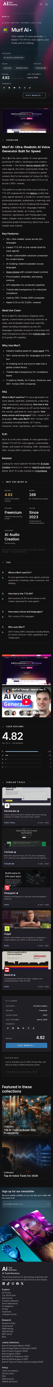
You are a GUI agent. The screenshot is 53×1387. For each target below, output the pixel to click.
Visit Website (33, 95)
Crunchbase (41, 471)
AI (9, 158)
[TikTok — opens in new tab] (30, 88)
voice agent (38, 351)
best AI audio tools (41, 467)
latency (33, 193)
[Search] (40, 4)
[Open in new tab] (49, 95)
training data (39, 334)
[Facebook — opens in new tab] (19, 88)
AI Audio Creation (34, 13)
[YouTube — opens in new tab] (14, 88)
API (43, 165)
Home (4, 13)
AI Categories (16, 13)
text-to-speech (33, 165)
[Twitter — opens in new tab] (4, 88)
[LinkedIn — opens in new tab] (9, 88)
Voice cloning (12, 272)
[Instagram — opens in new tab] (25, 88)
